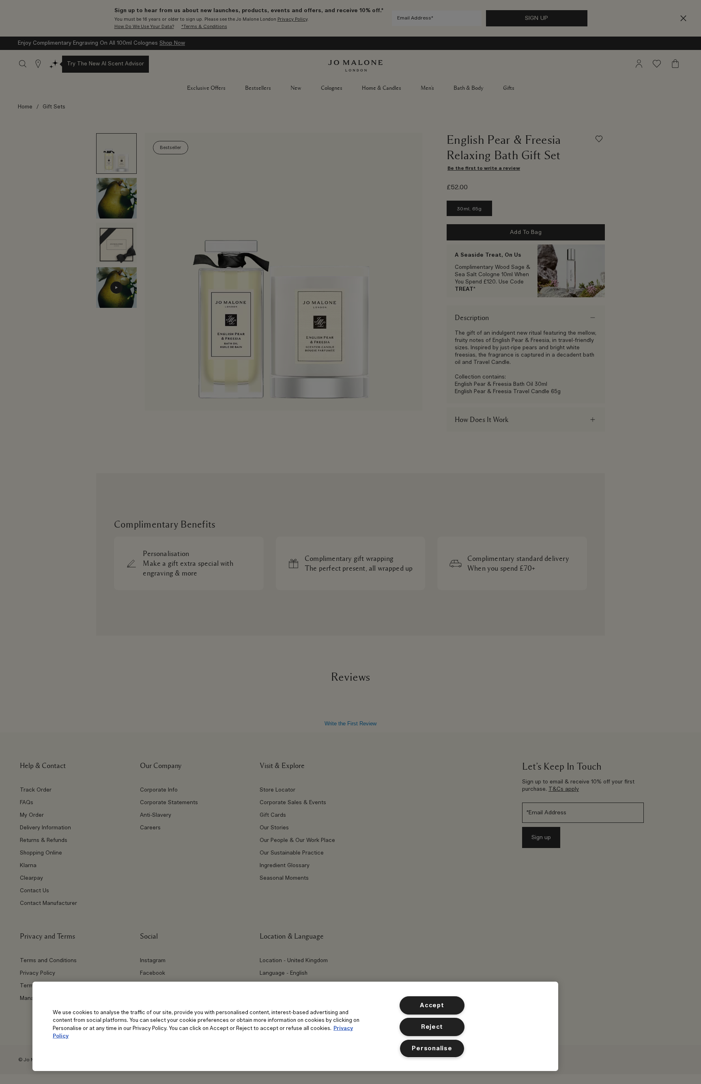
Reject (432, 1027)
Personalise (432, 1048)
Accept (432, 1005)
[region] (295, 1026)
